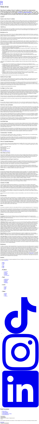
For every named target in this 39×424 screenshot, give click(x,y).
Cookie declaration (5, 412)
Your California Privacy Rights (7, 413)
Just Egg (5, 272)
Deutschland (6, 282)
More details (2, 422)
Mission (5, 294)
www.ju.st (20, 12)
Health (5, 287)
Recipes (5, 286)
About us (5, 293)
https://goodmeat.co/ (28, 12)
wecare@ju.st (6, 260)
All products (6, 271)
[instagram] (20, 370)
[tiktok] (20, 333)
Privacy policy (4, 411)
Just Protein (6, 273)
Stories (5, 288)
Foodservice (6, 280)
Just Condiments (6, 275)
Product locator (6, 279)
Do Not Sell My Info (5, 414)
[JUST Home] (19, 3)
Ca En (3, 263)
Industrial (5, 281)
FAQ (5, 289)
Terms (3, 264)
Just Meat (5, 274)
